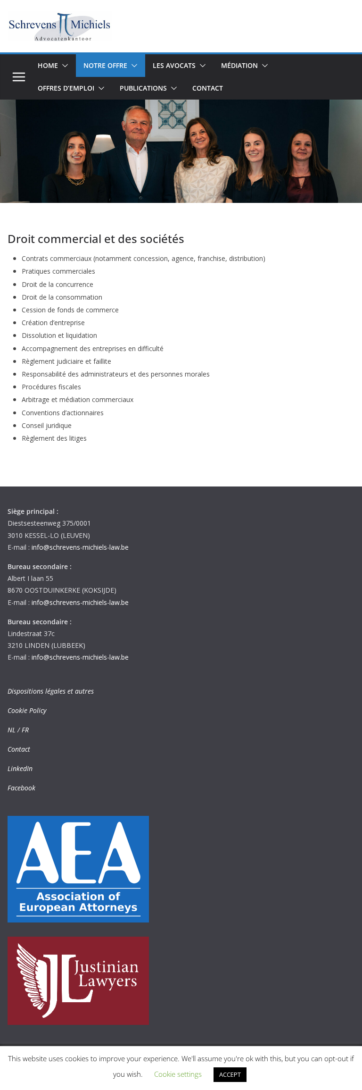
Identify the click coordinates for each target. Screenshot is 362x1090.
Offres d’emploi (66, 88)
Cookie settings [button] (178, 1074)
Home (48, 65)
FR (25, 729)
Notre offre (105, 65)
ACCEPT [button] (230, 1074)
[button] (63, 65)
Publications (143, 88)
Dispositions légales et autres (51, 691)
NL (12, 729)
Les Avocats (174, 65)
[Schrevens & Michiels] (181, 106)
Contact (207, 88)
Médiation (239, 65)
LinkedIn (20, 768)
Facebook (21, 787)
